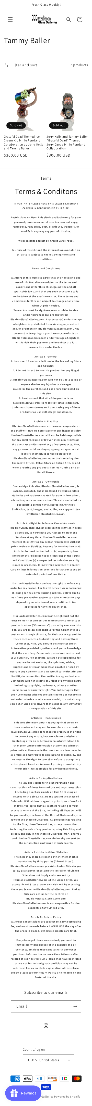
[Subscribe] (75, 1006)
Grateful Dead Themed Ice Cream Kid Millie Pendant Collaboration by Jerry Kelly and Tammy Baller (23, 142)
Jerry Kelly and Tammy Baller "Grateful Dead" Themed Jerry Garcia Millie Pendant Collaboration (67, 142)
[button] (10, 19)
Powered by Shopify (67, 1096)
